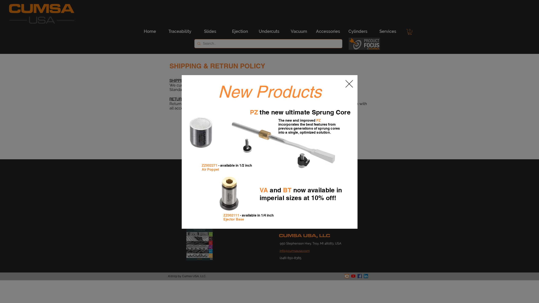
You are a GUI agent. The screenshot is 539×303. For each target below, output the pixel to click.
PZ (254, 112)
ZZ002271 (209, 165)
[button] (349, 84)
